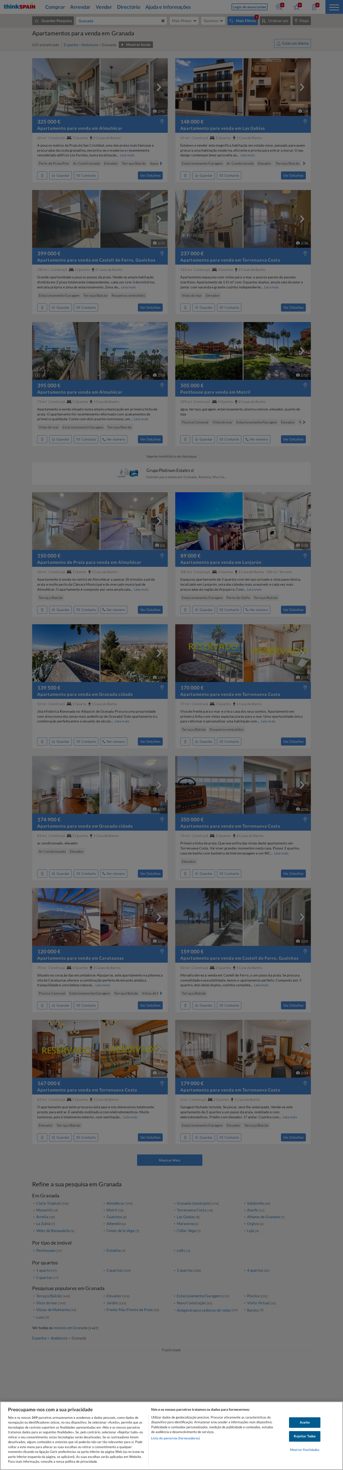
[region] (171, 1435)
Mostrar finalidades (304, 1450)
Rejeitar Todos (305, 1436)
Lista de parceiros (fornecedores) (175, 1438)
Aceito (305, 1423)
